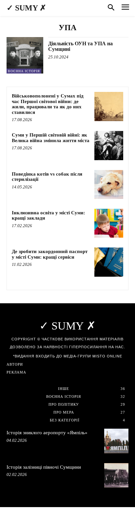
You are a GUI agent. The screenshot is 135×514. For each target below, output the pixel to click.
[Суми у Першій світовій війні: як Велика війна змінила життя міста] (108, 145)
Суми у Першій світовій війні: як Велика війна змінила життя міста (50, 137)
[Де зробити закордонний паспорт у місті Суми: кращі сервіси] (108, 261)
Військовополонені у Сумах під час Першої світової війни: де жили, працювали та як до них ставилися (48, 104)
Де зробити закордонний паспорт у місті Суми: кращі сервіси (49, 254)
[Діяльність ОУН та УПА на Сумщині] (25, 55)
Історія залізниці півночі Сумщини (44, 467)
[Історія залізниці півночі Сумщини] (116, 475)
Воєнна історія (24, 71)
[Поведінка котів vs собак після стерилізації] (108, 184)
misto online (107, 356)
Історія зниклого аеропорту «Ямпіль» (47, 432)
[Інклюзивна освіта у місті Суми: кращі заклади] (108, 223)
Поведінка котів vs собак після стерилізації (47, 176)
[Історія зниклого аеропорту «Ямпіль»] (116, 441)
